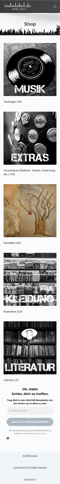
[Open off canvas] (55, 6)
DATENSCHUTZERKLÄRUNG (30, 467)
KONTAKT (30, 479)
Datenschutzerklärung (34, 433)
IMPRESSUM (30, 456)
